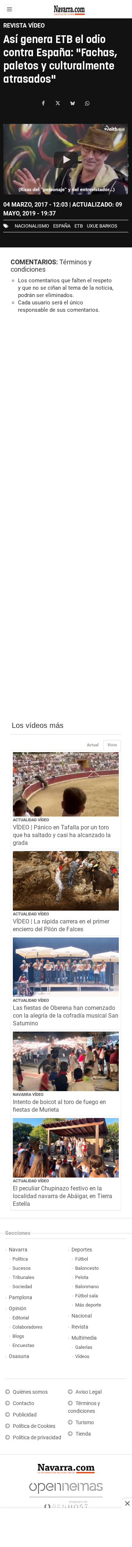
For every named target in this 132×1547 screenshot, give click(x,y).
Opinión (17, 1308)
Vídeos (82, 1356)
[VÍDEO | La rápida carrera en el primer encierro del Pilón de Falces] (66, 881)
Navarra (18, 1250)
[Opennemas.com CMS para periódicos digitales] (66, 1494)
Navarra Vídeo (28, 1094)
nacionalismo (32, 226)
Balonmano (87, 1286)
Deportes (82, 1250)
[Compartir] (43, 103)
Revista (80, 1327)
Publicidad (25, 1415)
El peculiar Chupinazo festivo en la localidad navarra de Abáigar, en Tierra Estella (62, 1196)
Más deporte (88, 1305)
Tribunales (23, 1277)
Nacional (82, 1316)
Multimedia (84, 1338)
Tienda (83, 1434)
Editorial (20, 1318)
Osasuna (19, 1356)
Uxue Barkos (102, 226)
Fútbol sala (86, 1295)
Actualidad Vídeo (31, 820)
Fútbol (81, 1259)
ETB (78, 226)
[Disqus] (66, 420)
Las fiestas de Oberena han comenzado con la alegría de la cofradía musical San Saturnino (65, 1015)
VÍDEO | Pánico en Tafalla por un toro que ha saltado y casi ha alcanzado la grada (62, 835)
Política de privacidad (37, 1438)
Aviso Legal (89, 1392)
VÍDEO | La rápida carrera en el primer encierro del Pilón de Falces (61, 925)
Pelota (81, 1277)
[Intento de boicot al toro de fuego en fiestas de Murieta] (66, 1062)
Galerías (83, 1347)
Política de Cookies (34, 1426)
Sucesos (21, 1268)
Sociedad (22, 1286)
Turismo (85, 1422)
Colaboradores (27, 1327)
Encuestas (23, 1345)
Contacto (23, 1403)
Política (20, 1259)
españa (61, 226)
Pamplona (20, 1297)
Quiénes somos (30, 1392)
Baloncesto (87, 1268)
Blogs (18, 1336)
